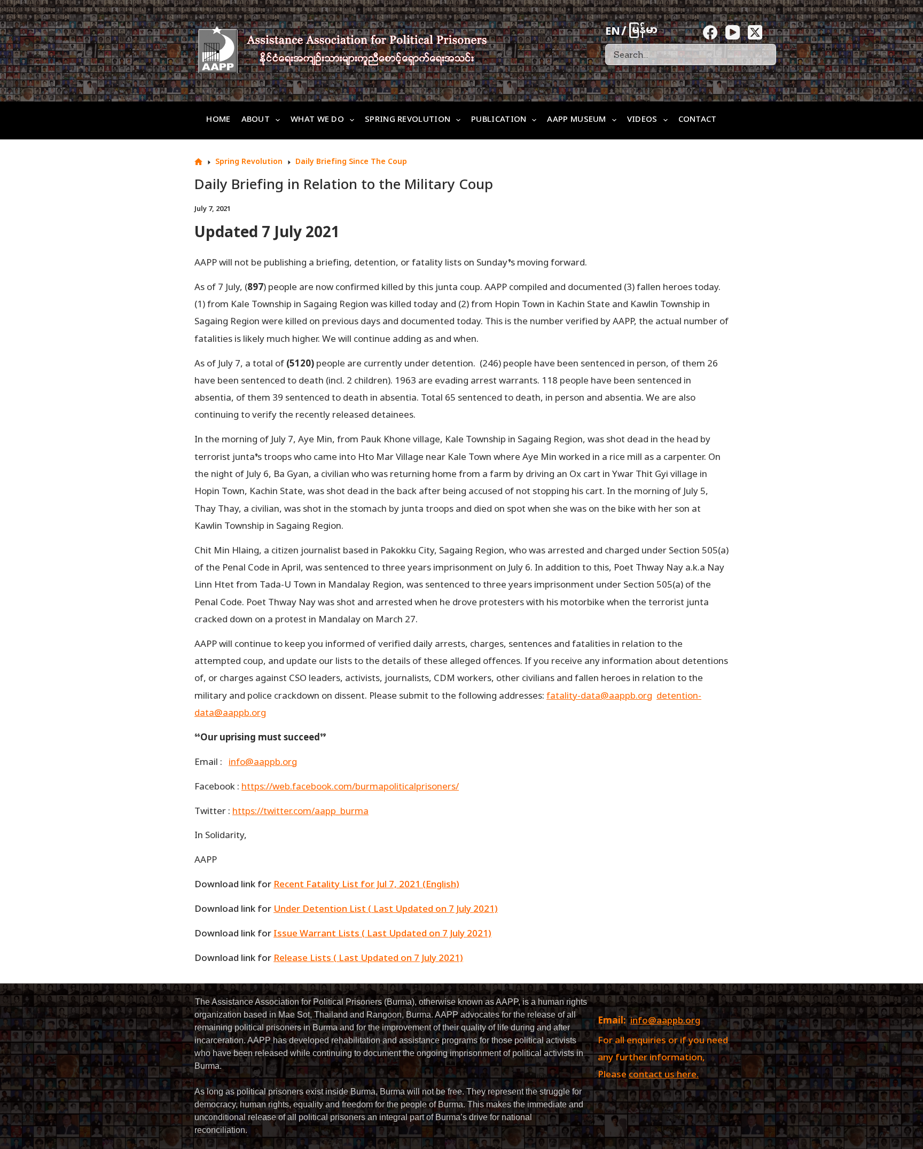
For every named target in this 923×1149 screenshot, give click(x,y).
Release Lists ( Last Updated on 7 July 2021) (368, 959)
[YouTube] (732, 32)
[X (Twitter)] (755, 32)
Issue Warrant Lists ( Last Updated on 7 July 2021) (382, 934)
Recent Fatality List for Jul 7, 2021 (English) (366, 885)
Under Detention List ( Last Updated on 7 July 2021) (385, 910)
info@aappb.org (665, 1021)
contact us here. (664, 1075)
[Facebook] (710, 32)
